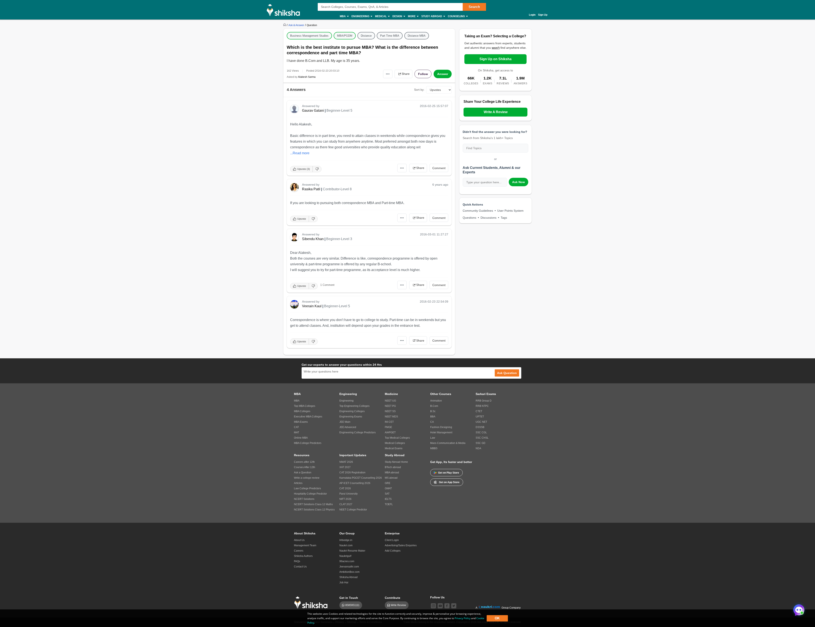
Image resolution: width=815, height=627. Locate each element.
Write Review (398, 605)
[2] (797, 608)
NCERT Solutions (304, 499)
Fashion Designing (441, 427)
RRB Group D (484, 400)
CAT (296, 427)
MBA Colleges (302, 411)
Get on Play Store (448, 472)
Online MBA (301, 437)
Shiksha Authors (303, 556)
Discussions (488, 217)
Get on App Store (449, 482)
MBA (296, 400)
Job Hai (343, 582)
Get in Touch (348, 597)
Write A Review (495, 112)
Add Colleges (392, 550)
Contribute (392, 597)
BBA (432, 416)
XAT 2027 (345, 467)
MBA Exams (301, 421)
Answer (442, 74)
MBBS (433, 448)
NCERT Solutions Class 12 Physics (314, 509)
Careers (298, 550)
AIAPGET (390, 432)
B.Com (434, 406)
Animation (436, 400)
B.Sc (433, 411)
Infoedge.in (345, 540)
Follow (423, 74)
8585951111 (352, 605)
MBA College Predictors (307, 443)
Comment (438, 168)
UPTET (480, 416)
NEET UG (390, 400)
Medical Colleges (395, 443)
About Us (299, 540)
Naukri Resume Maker (352, 550)
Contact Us (300, 566)
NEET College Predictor (353, 509)
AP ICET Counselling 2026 (354, 483)
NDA (478, 448)
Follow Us (437, 597)
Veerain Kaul (312, 306)
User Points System (510, 210)
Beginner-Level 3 (339, 239)
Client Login (392, 540)
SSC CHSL (482, 437)
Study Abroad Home (396, 461)
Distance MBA (417, 35)
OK (497, 618)
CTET (479, 411)
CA (432, 421)
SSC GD (480, 443)
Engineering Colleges (352, 411)
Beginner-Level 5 (339, 110)
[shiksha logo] (312, 602)
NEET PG (390, 406)
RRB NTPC (482, 406)
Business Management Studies (309, 35)
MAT (296, 432)
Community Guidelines (478, 210)
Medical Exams (393, 448)
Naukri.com (346, 545)
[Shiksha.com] (285, 9)
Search (474, 7)
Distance (366, 35)
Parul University (348, 493)
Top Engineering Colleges (354, 406)
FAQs (297, 561)
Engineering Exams (350, 416)
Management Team (305, 545)
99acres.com (346, 561)
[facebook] (447, 605)
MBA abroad (392, 472)
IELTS (388, 499)
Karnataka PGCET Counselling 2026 (360, 477)
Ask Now (518, 182)
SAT (387, 493)
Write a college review (306, 477)
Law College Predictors (307, 488)
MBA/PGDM (344, 35)
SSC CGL (481, 432)
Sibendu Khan (313, 239)
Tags (504, 217)
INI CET (389, 421)
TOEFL (389, 504)
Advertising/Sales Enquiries (401, 545)
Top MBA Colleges (304, 406)
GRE (387, 483)
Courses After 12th (304, 467)
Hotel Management (441, 432)
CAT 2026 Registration (352, 472)
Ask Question (507, 373)
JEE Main (344, 421)
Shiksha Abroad (348, 577)
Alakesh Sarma (307, 76)
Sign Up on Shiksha (495, 59)
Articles (298, 483)
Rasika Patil (311, 189)
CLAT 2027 (345, 504)
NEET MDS (391, 416)
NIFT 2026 (345, 499)
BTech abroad (393, 467)
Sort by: (419, 89)
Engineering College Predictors (357, 432)
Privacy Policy (463, 618)
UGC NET (481, 421)
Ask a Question (302, 472)
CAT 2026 (345, 488)
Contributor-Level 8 (337, 189)
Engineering (346, 400)
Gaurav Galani (313, 110)
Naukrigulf (345, 556)
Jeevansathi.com (349, 566)
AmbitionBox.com (349, 571)
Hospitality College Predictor (310, 493)
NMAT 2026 (346, 461)
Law (432, 437)
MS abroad (391, 477)
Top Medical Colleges (397, 437)
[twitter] (454, 605)
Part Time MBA (389, 35)
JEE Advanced (347, 427)
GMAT (388, 488)
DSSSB (480, 427)
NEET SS (390, 411)
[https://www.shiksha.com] (285, 25)
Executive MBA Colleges (308, 416)
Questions (469, 217)
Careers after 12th (304, 461)
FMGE (388, 427)
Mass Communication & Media (447, 443)
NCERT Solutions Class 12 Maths (313, 504)
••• (388, 74)
